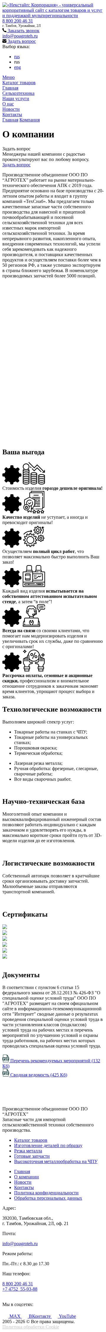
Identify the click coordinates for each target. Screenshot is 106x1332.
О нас (8, 103)
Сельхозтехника (18, 93)
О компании (26, 1176)
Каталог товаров (19, 82)
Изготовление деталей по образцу (48, 1145)
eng (17, 67)
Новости (11, 109)
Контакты (12, 114)
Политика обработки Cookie (30, 1326)
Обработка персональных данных (48, 1198)
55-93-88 (19, 1289)
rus (17, 56)
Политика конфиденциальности (46, 1192)
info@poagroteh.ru (20, 35)
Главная (10, 87)
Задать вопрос (21, 41)
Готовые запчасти (32, 1156)
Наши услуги (15, 98)
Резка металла (28, 1150)
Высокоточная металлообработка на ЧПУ (55, 1161)
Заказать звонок (22, 30)
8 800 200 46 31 (17, 20)
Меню (8, 77)
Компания (29, 119)
